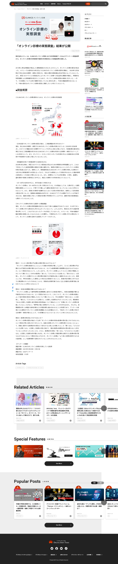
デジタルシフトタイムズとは (23, 554)
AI (85, 30)
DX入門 (86, 21)
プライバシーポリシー (76, 554)
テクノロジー (88, 27)
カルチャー (87, 24)
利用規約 (98, 554)
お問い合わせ (63, 554)
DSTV (87, 3)
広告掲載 (89, 554)
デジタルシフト (20, 367)
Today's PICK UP (75, 50)
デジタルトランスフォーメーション (35, 367)
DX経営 (86, 18)
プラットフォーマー (90, 33)
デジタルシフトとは (41, 554)
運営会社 (53, 554)
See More (59, 463)
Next (104, 408)
